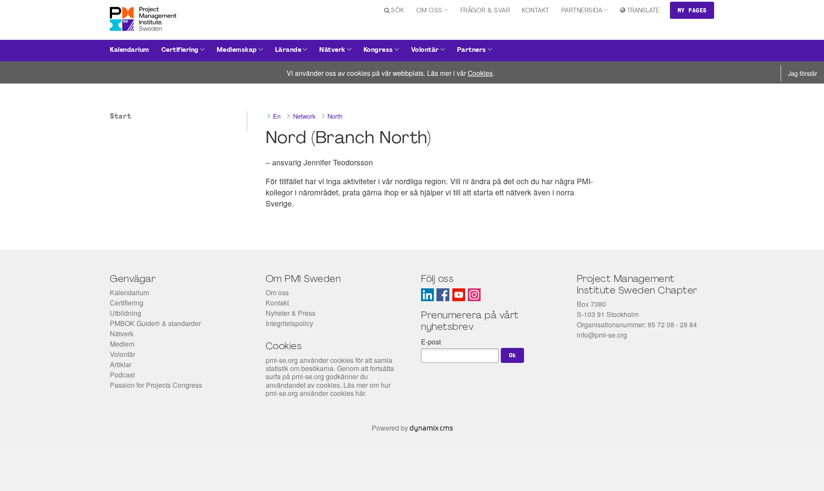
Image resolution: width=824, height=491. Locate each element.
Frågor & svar (485, 11)
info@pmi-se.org (602, 335)
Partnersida (582, 11)
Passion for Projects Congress (156, 385)
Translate (643, 11)
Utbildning (125, 313)
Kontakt (535, 11)
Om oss (429, 11)
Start (120, 116)
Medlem (122, 344)
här (360, 393)
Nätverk (332, 50)
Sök (397, 11)
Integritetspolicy (289, 323)
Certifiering (180, 50)
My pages (692, 10)
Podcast (122, 375)
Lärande (288, 50)
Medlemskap (237, 50)
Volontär (425, 50)
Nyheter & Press (290, 313)
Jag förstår (802, 73)
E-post (431, 342)
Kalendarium (129, 50)
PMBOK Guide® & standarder (155, 323)
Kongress (378, 50)
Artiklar (120, 364)
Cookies (480, 73)
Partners (471, 50)
